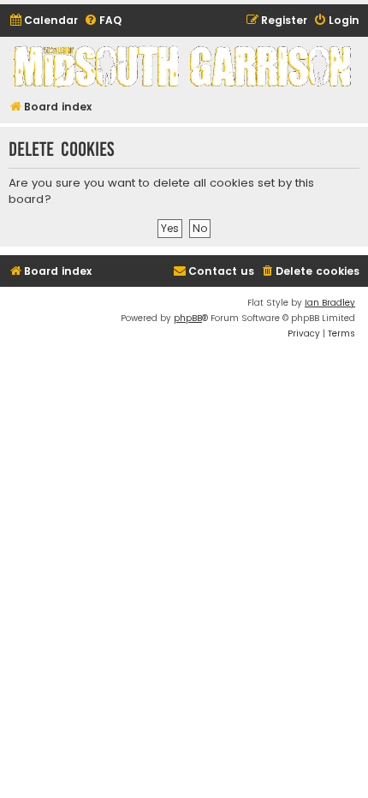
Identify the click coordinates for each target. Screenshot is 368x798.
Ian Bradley (330, 302)
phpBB (188, 318)
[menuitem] (43, 21)
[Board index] (184, 66)
